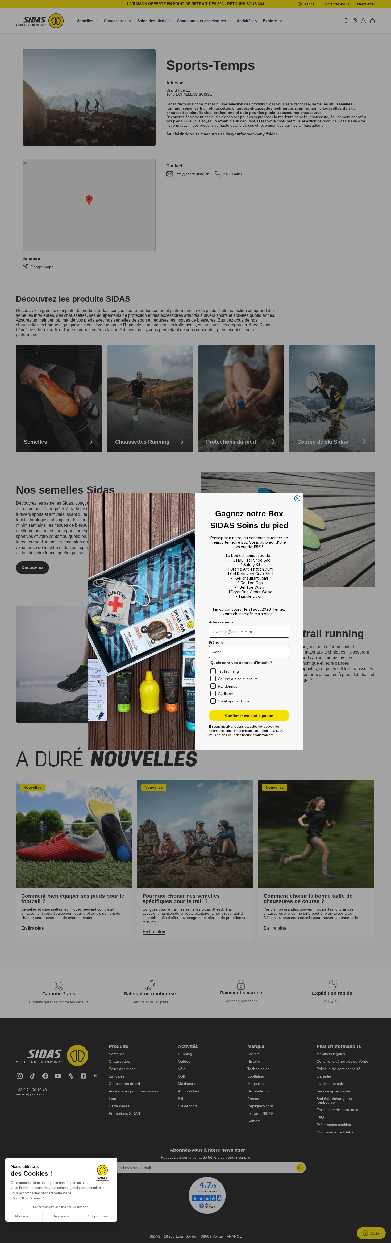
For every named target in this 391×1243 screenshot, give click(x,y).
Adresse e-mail (222, 622)
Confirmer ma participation (249, 715)
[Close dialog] (297, 498)
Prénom (216, 642)
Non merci (23, 1216)
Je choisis (61, 1216)
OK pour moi (98, 1216)
